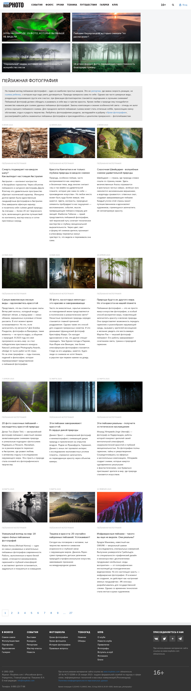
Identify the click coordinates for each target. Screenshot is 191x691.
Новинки (82, 637)
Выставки (31, 637)
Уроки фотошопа (57, 641)
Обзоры (82, 641)
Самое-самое (8, 637)
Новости (31, 652)
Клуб (115, 5)
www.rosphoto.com (171, 651)
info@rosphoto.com (26, 680)
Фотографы (103, 648)
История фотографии (59, 644)
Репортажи (32, 644)
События (37, 5)
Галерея (104, 5)
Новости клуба (105, 641)
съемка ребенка (13, 94)
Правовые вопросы (58, 648)
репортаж (96, 91)
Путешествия (88, 5)
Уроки (60, 5)
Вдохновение (8, 648)
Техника (72, 5)
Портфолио (7, 644)
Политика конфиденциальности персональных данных (83, 680)
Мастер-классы (34, 648)
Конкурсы (31, 641)
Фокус (49, 5)
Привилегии (103, 644)
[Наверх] (187, 681)
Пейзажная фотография (14, 163)
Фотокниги (103, 656)
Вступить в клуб (105, 652)
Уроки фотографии (116, 112)
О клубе (101, 637)
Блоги (100, 659)
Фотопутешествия (10, 641)
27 (70, 612)
